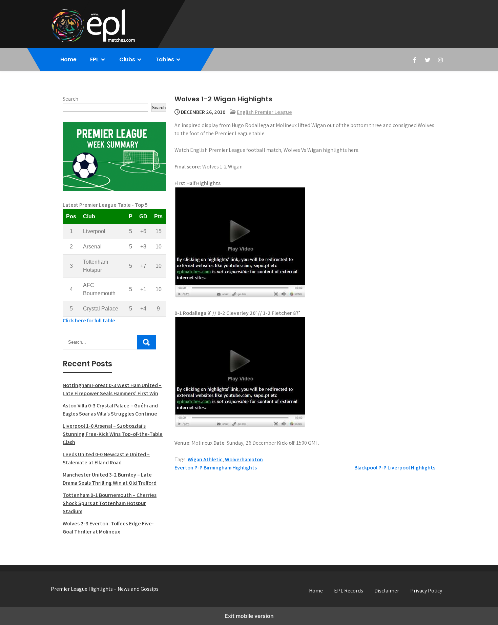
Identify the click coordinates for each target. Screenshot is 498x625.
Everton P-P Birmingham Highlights (215, 467)
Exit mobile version (249, 615)
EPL (94, 59)
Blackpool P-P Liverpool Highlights (394, 467)
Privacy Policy (426, 590)
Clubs (127, 59)
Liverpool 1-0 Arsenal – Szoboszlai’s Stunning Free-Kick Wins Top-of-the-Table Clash (113, 434)
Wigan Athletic (205, 459)
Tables (164, 59)
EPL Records (348, 590)
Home (68, 59)
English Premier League (264, 112)
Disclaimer (386, 590)
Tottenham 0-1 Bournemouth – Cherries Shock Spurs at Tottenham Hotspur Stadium (110, 503)
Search (70, 98)
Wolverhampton (244, 459)
